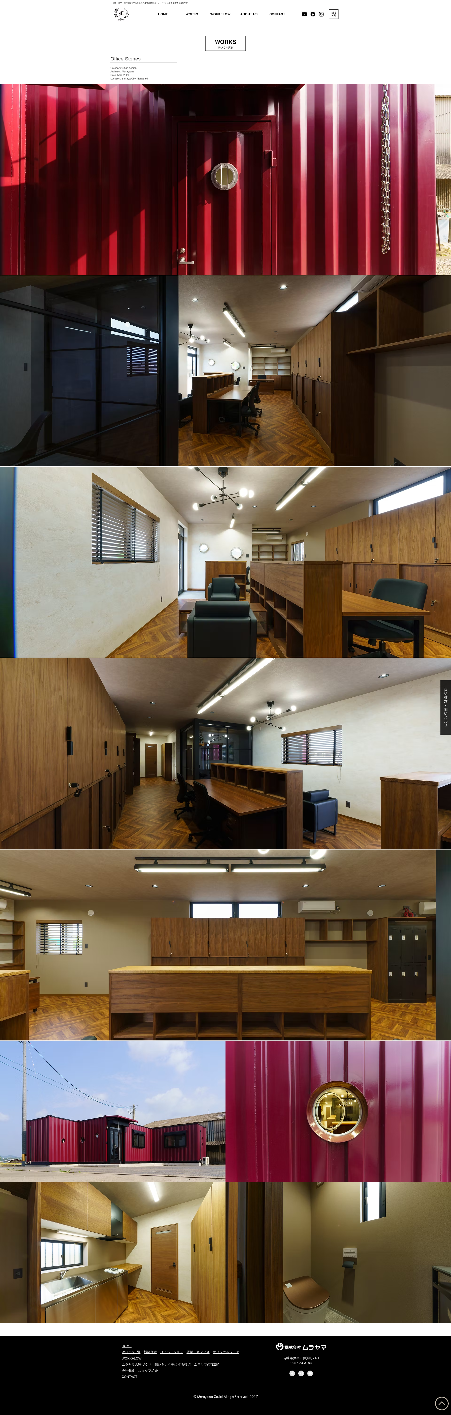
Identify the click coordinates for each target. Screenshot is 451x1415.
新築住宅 (150, 1352)
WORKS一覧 (131, 1352)
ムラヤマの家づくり (136, 1364)
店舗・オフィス (198, 1352)
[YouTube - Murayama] (310, 1373)
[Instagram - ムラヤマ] (321, 14)
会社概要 (128, 1370)
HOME (127, 1346)
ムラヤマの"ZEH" (206, 1364)
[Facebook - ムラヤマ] (313, 14)
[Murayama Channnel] (304, 14)
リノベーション (171, 1352)
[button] (249, 14)
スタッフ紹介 (148, 1370)
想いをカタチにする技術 (173, 1364)
